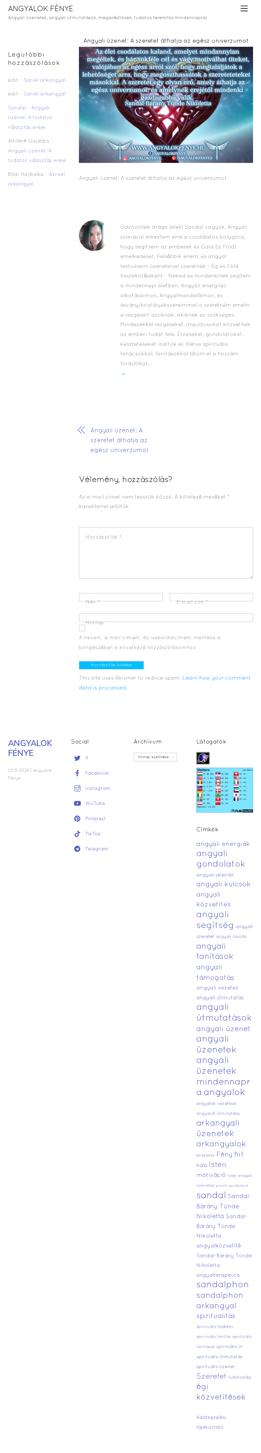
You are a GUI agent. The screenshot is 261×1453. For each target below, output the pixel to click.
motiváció (211, 1175)
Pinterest (95, 819)
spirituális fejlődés (214, 1327)
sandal (211, 1196)
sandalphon (222, 1285)
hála (201, 1165)
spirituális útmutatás (219, 1357)
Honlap (95, 623)
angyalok (224, 1092)
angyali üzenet (223, 1029)
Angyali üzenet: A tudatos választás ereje (30, 118)
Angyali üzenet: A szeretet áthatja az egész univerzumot (166, 41)
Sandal (17, 108)
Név (93, 602)
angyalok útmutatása (218, 1114)
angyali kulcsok (223, 884)
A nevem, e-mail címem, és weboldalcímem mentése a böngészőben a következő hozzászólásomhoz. (149, 643)
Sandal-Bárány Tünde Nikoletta (223, 1206)
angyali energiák (223, 844)
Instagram (97, 788)
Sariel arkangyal (45, 80)
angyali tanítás (231, 937)
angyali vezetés (217, 988)
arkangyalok (221, 1144)
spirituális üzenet (215, 1367)
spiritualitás (216, 1316)
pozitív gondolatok (232, 1185)
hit (239, 1154)
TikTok (92, 834)
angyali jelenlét (215, 875)
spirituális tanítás (213, 1337)
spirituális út (229, 1347)
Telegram (96, 849)
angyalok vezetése (216, 1104)
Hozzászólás (104, 537)
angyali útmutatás (220, 998)
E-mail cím (192, 602)
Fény (224, 1155)
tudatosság (239, 1378)
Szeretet (211, 1376)
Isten (217, 1165)
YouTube (94, 803)
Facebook (96, 773)
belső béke (205, 1155)
